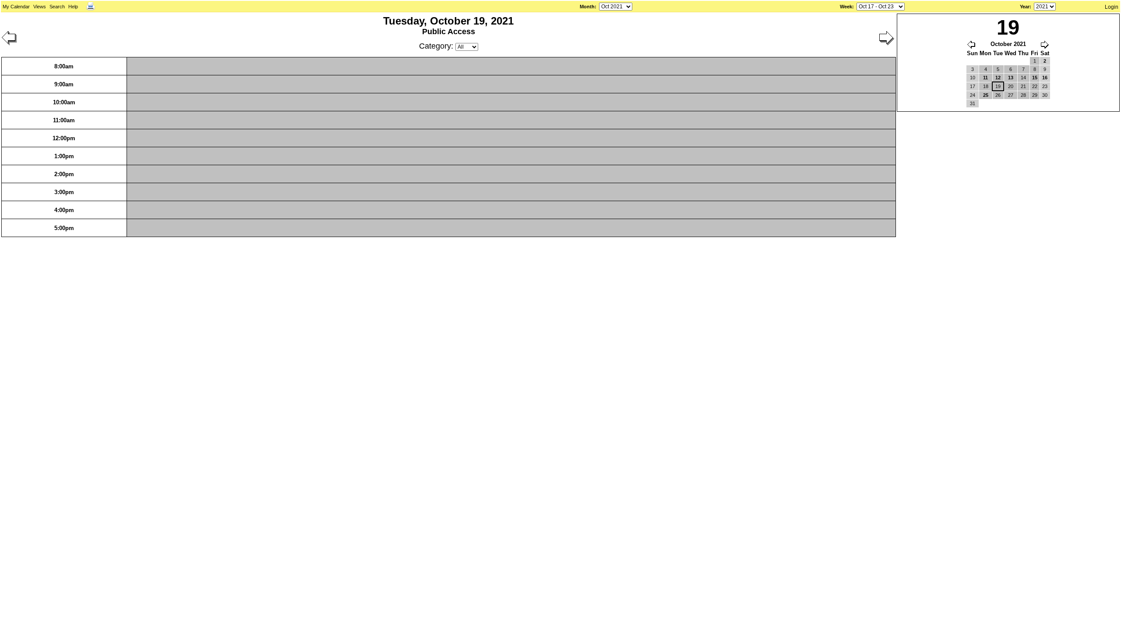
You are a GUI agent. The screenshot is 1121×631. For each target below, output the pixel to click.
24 (972, 95)
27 (1010, 95)
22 (1034, 86)
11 (985, 77)
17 (972, 86)
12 (998, 77)
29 (1034, 95)
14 (1023, 77)
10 (972, 77)
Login (1111, 7)
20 (1010, 86)
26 (998, 95)
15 (1034, 77)
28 (1023, 95)
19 (998, 86)
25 (985, 95)
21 (1023, 86)
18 (985, 86)
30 (1044, 95)
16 (1044, 77)
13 (1010, 77)
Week (846, 6)
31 (972, 103)
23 (1044, 86)
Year (1024, 6)
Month (587, 6)
